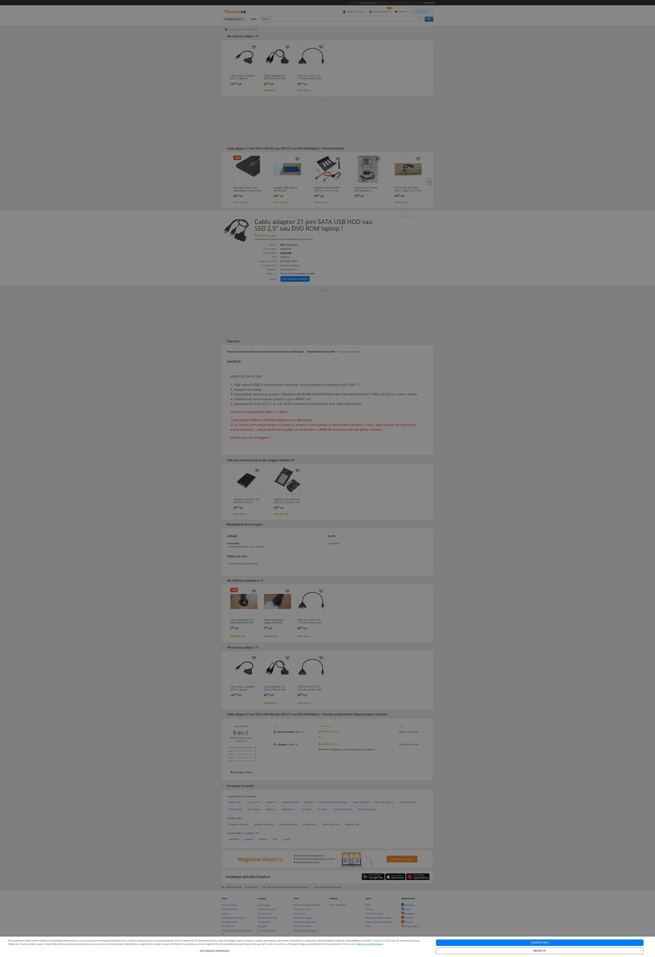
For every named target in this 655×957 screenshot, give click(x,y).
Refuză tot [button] (540, 950)
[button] (215, 949)
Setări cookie (348, 944)
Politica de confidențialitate (369, 944)
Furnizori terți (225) (382, 940)
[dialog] (327, 947)
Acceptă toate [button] (539, 942)
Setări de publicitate (277, 944)
